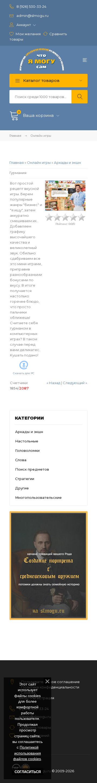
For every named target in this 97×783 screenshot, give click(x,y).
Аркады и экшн (67, 162)
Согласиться (28, 772)
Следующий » (75, 383)
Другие (22, 488)
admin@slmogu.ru (32, 15)
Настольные (26, 441)
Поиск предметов (32, 469)
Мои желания (28, 34)
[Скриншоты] (65, 196)
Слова (20, 460)
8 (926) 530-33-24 (31, 6)
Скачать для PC (23, 373)
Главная (15, 136)
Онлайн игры (39, 162)
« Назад (53, 383)
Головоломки (27, 450)
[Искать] (79, 96)
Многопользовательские (38, 497)
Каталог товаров (41, 80)
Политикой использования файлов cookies (27, 753)
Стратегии (24, 479)
